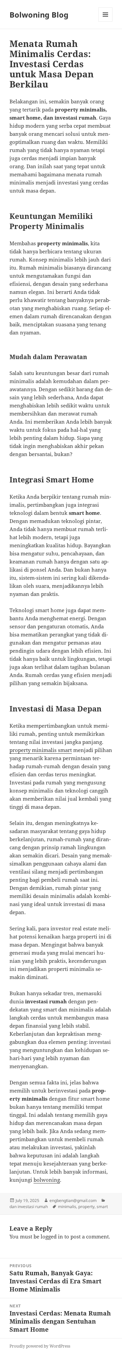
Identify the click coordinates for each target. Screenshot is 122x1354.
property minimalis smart (40, 750)
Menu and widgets (106, 21)
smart (102, 1206)
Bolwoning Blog (38, 14)
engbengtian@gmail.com (73, 1200)
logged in (52, 1236)
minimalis (67, 1206)
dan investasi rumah (28, 1206)
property (86, 1206)
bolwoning (47, 1179)
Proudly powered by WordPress (39, 1346)
